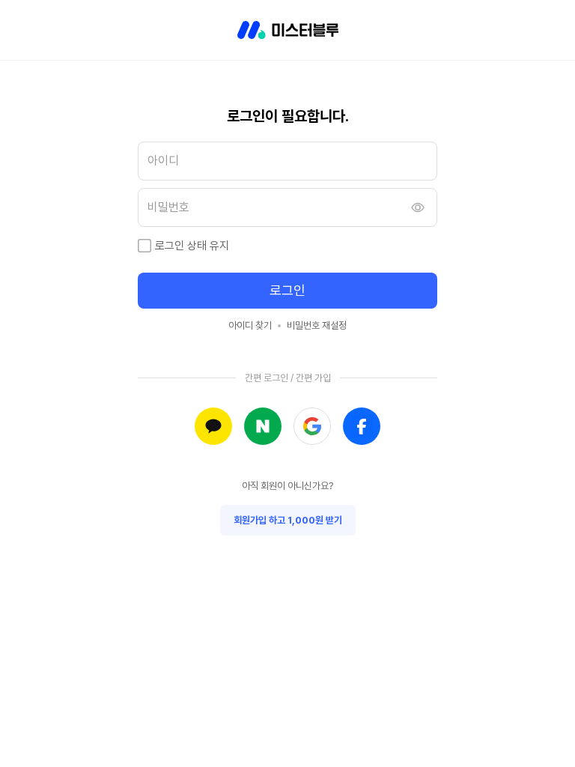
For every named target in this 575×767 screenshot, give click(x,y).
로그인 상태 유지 (192, 245)
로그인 (287, 290)
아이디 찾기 (250, 325)
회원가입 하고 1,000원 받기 (288, 520)
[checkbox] (144, 245)
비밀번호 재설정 (317, 325)
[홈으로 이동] (287, 29)
